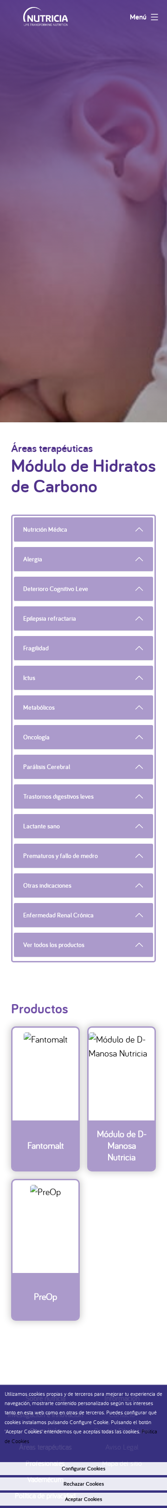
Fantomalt (45, 1145)
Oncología (36, 737)
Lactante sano (41, 826)
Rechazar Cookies (84, 1484)
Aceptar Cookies (83, 1499)
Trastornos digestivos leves (58, 796)
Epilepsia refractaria (49, 618)
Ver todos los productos (53, 945)
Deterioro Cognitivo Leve (55, 589)
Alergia (32, 559)
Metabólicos (39, 707)
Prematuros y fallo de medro (60, 856)
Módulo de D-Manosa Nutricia (122, 1145)
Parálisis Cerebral (46, 767)
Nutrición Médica (45, 529)
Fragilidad (36, 648)
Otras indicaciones (47, 885)
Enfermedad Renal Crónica (58, 915)
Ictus (29, 678)
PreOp (45, 1296)
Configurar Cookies (83, 1468)
